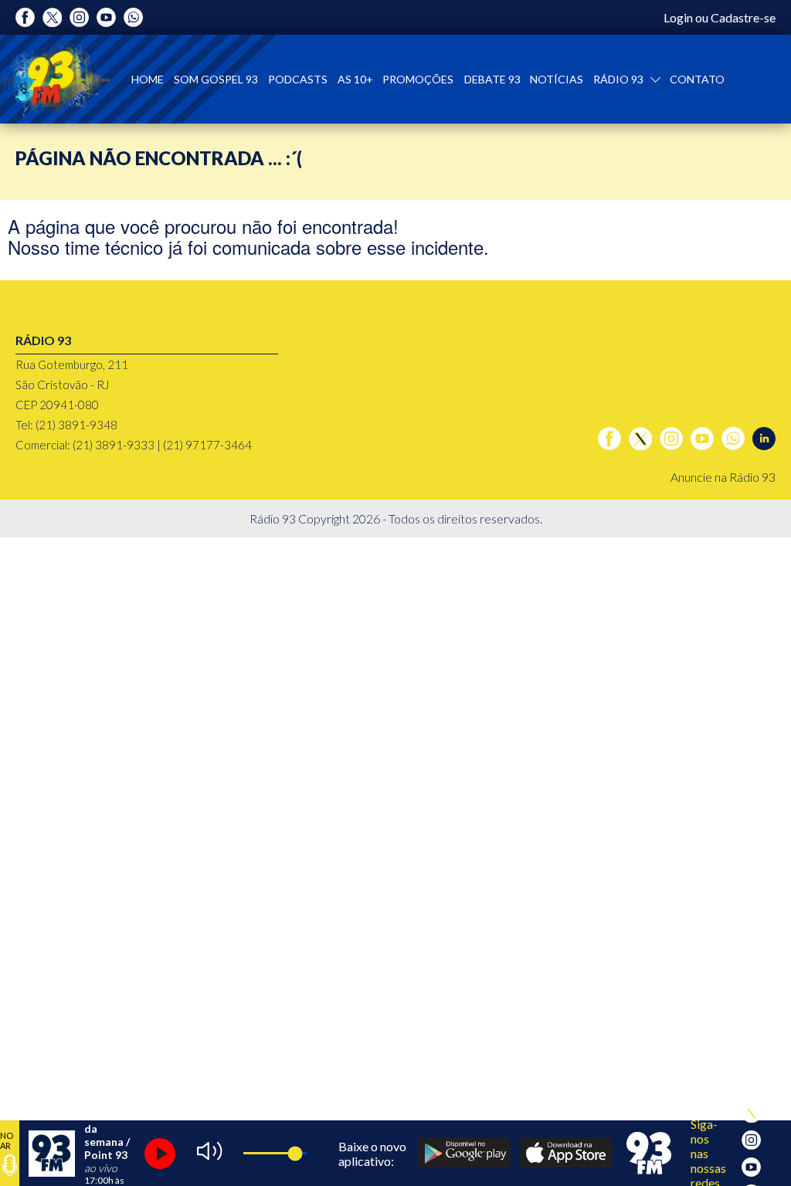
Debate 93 (492, 79)
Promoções (417, 79)
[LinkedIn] (764, 438)
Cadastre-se (743, 17)
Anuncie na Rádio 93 (723, 476)
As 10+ (355, 79)
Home (147, 79)
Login (678, 17)
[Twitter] (52, 17)
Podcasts (298, 79)
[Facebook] (25, 17)
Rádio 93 (619, 79)
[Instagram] (79, 17)
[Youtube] (106, 17)
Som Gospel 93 (216, 79)
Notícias (556, 79)
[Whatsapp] (133, 17)
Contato (697, 79)
